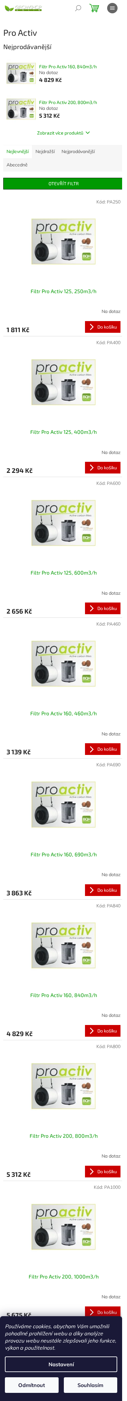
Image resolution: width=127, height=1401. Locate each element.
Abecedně (17, 165)
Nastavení (61, 1364)
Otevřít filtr (64, 183)
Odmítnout (31, 1385)
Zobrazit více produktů (60, 133)
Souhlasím (90, 1385)
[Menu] (112, 8)
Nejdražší (45, 151)
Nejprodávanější (78, 151)
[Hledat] (78, 8)
